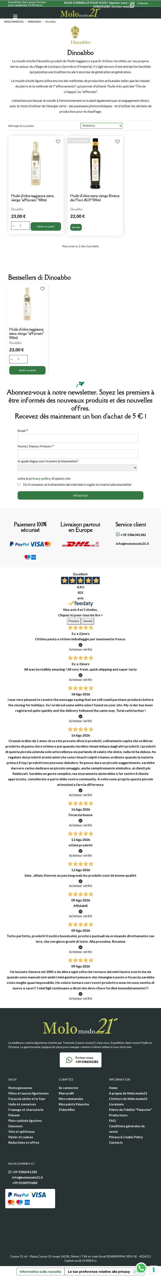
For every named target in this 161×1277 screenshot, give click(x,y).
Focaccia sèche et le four (26, 1099)
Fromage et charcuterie (25, 1110)
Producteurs (118, 1115)
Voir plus (76, 227)
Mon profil (66, 1093)
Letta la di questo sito (44, 478)
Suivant (87, 621)
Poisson (14, 1115)
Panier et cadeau (20, 1137)
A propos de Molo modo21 (128, 1093)
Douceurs (15, 1126)
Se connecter (68, 1088)
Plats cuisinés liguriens (25, 1120)
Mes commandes (71, 1099)
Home (113, 1088)
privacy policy (40, 478)
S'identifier (67, 1110)
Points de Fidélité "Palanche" (130, 1110)
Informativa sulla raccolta (40, 1271)
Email (23, 430)
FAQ (112, 1120)
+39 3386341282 (133, 535)
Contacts (116, 1142)
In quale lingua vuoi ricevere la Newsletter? (48, 461)
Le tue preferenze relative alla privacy (99, 1271)
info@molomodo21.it (132, 543)
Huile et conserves (22, 1104)
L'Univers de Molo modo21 (128, 1099)
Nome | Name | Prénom (36, 446)
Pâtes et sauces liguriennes (28, 1093)
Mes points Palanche (74, 1104)
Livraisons (116, 1104)
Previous (74, 621)
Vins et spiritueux (21, 1131)
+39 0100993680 (24, 1183)
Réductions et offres (23, 1142)
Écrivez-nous (121, 6)
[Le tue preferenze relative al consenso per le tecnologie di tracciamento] (154, 1270)
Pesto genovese (20, 1088)
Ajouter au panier (46, 226)
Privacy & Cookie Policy (126, 1137)
